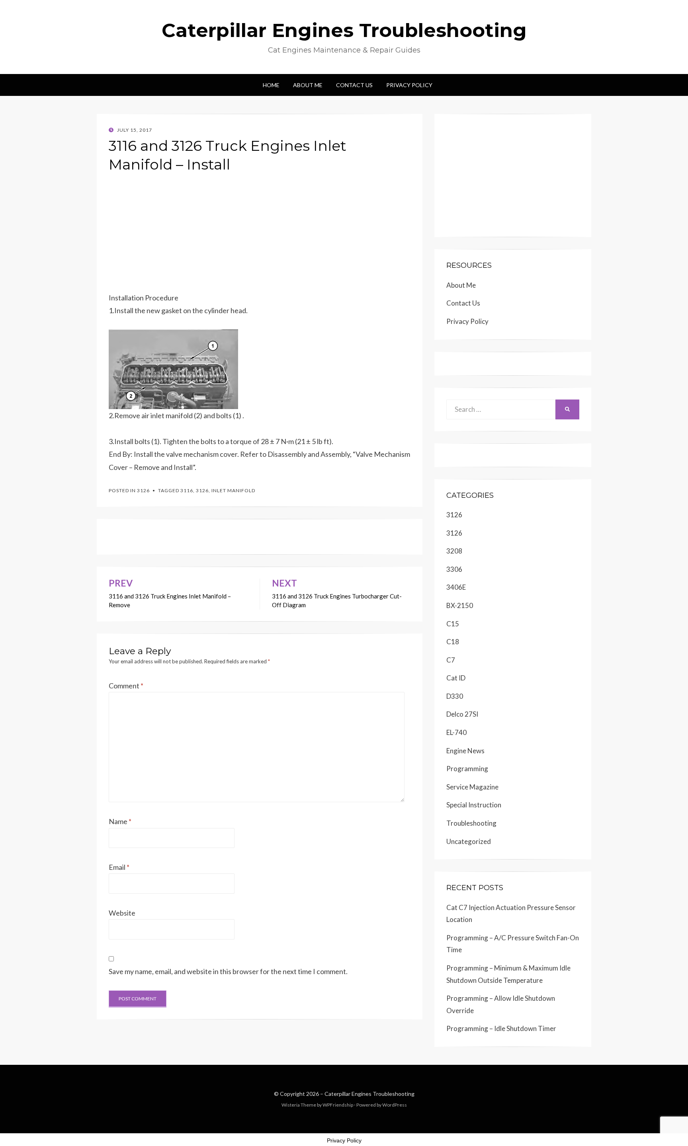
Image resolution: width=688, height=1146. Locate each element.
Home (271, 85)
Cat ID (455, 678)
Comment (126, 685)
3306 (454, 569)
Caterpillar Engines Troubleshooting (344, 30)
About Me (307, 85)
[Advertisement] (259, 235)
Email (119, 867)
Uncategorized (468, 841)
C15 (452, 624)
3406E (456, 587)
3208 (454, 551)
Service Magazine (472, 787)
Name (120, 821)
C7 (450, 660)
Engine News (465, 750)
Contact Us (354, 85)
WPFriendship (337, 1105)
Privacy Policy (409, 85)
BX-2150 (459, 605)
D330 (454, 696)
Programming (467, 768)
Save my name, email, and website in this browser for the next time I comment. (228, 971)
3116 (186, 490)
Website (122, 912)
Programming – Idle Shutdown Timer (501, 1028)
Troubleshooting (471, 823)
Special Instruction (473, 805)
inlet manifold (233, 490)
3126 (143, 490)
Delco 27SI (462, 714)
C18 (452, 641)
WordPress (394, 1105)
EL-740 (456, 732)
